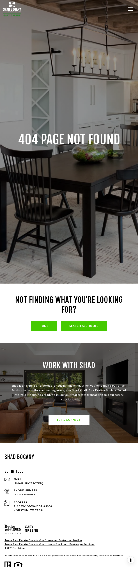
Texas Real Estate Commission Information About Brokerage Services (49, 544)
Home (44, 325)
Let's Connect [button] (69, 419)
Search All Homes (83, 325)
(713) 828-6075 (24, 494)
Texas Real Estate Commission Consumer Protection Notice (43, 540)
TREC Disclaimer (15, 548)
